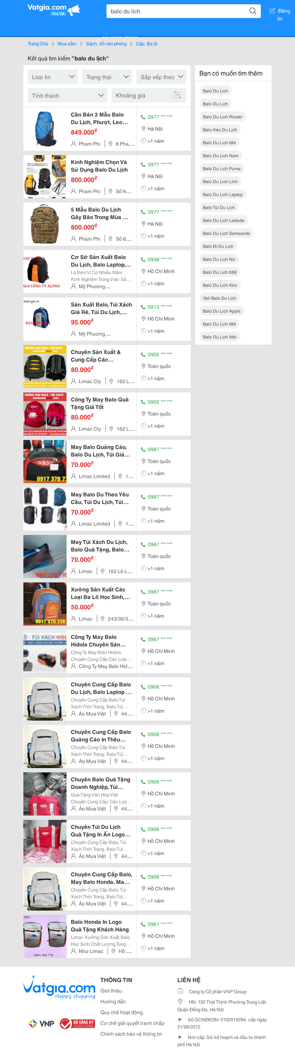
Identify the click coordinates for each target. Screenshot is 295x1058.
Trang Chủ (38, 43)
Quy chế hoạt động (121, 1012)
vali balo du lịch (219, 298)
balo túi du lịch (219, 207)
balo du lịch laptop (223, 194)
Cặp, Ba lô (146, 43)
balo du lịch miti (219, 142)
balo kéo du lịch (220, 129)
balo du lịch (215, 90)
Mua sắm (67, 43)
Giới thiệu (111, 990)
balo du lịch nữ (219, 259)
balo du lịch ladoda (223, 220)
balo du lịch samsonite (226, 233)
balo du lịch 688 (220, 272)
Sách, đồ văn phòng (106, 43)
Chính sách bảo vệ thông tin (131, 1033)
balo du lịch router (222, 116)
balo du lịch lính (220, 181)
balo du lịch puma (222, 168)
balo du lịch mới (220, 336)
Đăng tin (284, 12)
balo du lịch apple (222, 311)
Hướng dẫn (113, 1001)
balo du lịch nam (221, 155)
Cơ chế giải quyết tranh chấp (132, 1022)
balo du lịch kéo (220, 285)
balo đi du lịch (218, 246)
